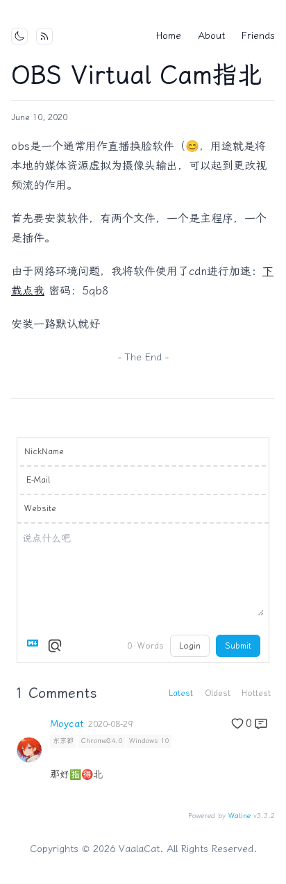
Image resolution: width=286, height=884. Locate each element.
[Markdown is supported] (35, 645)
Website (40, 508)
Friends (258, 36)
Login (190, 646)
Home (168, 36)
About (211, 36)
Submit (238, 646)
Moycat (66, 724)
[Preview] (55, 645)
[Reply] (261, 723)
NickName (44, 451)
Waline (239, 816)
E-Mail (38, 480)
